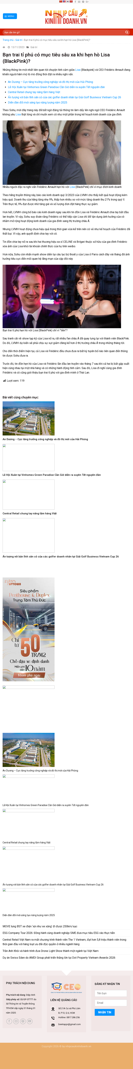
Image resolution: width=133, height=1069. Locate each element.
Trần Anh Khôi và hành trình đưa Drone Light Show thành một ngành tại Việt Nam (51, 951)
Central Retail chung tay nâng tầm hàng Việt (34, 92)
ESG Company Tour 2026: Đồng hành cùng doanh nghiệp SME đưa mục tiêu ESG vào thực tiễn (59, 933)
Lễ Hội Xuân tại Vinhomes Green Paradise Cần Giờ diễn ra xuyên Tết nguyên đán (56, 87)
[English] (64, 1)
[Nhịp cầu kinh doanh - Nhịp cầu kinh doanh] (66, 16)
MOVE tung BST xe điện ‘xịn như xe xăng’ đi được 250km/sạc (40, 926)
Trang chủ (8, 40)
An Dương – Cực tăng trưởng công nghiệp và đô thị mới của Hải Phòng (50, 82)
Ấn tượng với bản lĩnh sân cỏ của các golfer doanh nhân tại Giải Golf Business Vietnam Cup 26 (64, 97)
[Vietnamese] (71, 1)
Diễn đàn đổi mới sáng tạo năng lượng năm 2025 (37, 102)
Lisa (77, 69)
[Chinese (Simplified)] (60, 1)
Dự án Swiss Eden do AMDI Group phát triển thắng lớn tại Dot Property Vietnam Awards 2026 (59, 957)
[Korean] (67, 1)
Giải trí (18, 40)
